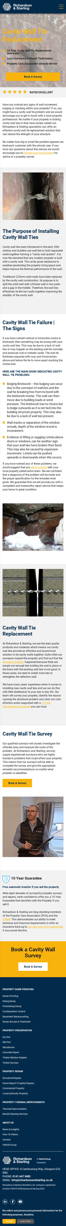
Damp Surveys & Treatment (17, 1021)
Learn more (25, 1221)
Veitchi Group (10, 1144)
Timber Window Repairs (15, 1057)
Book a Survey (33, 76)
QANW (6, 919)
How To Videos (10, 1134)
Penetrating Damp (12, 1006)
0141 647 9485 (21, 1176)
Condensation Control (14, 1011)
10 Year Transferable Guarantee (26, 704)
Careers (6, 1139)
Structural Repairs (20, 17)
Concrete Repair (11, 1052)
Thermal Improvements (15, 1108)
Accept (9, 1221)
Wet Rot (7, 1042)
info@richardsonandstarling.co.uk (32, 1180)
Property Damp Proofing (18, 989)
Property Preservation (17, 1030)
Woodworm (9, 1047)
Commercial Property (13, 1088)
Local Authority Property (15, 1093)
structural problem (13, 662)
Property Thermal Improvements (24, 1102)
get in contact (39, 467)
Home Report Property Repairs (18, 1083)
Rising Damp (9, 1001)
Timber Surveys (10, 1062)
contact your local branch (38, 153)
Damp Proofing (10, 995)
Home (6, 17)
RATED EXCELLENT (41, 92)
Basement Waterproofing (16, 1016)
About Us (8, 1122)
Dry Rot (6, 1037)
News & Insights (11, 1129)
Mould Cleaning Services (15, 1113)
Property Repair (13, 1071)
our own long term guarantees (45, 926)
